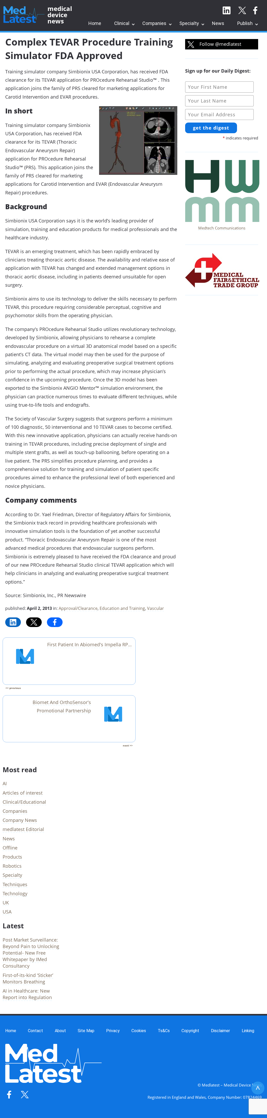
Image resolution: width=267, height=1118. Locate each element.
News (218, 23)
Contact (35, 1030)
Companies (154, 23)
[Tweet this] (34, 622)
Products (12, 857)
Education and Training (122, 608)
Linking (248, 1030)
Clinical (121, 23)
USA (7, 912)
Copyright (190, 1030)
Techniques (15, 884)
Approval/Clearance (78, 608)
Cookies (138, 1030)
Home (94, 23)
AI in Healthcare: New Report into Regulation (27, 994)
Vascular (155, 608)
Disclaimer (220, 1030)
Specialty (189, 23)
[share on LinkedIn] (13, 622)
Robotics (12, 866)
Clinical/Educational (24, 802)
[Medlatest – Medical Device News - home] (24, 14)
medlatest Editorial (23, 829)
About (60, 1030)
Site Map (86, 1030)
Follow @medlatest (219, 44)
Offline (10, 848)
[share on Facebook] (55, 622)
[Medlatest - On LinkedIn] (226, 11)
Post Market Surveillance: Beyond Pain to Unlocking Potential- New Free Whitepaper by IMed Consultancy (31, 953)
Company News (20, 820)
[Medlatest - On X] (242, 11)
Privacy (113, 1030)
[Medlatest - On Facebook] (255, 11)
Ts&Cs (164, 1030)
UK (6, 902)
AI (5, 783)
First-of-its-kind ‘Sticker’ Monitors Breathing (28, 978)
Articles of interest (23, 793)
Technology (15, 893)
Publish (245, 23)
